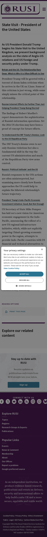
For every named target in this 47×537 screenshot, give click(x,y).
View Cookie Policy (11, 268)
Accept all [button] (24, 274)
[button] (23, 286)
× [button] (42, 249)
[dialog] (23, 268)
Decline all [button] (24, 280)
